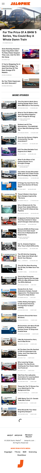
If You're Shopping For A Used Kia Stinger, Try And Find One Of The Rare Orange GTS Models (11, 68)
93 (15, 403)
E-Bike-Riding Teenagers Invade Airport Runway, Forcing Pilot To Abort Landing (27, 304)
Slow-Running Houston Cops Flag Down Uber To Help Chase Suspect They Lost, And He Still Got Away (11, 53)
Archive (18, 435)
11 (15, 154)
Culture (6, 290)
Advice (6, 183)
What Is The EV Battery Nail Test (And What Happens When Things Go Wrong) (27, 114)
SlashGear (21, 455)
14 (15, 200)
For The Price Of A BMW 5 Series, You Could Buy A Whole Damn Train (19, 36)
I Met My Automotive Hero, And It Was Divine (27, 340)
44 (15, 309)
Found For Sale (7, 8)
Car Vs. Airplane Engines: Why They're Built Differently (28, 245)
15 (15, 332)
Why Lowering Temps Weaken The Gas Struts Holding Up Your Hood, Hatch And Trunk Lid (28, 365)
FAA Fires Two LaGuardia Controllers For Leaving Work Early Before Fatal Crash (28, 377)
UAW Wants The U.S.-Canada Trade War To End (28, 399)
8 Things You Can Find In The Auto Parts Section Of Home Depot (28, 185)
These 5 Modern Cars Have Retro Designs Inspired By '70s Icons (27, 196)
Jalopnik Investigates (8, 266)
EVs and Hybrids (9, 113)
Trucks (6, 171)
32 (15, 392)
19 (15, 344)
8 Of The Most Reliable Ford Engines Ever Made (28, 150)
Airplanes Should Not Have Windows (27, 316)
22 (15, 381)
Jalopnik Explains (9, 101)
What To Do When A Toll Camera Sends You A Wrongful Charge (26, 161)
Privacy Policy (29, 436)
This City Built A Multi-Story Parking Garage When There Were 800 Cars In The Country (28, 103)
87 (15, 415)
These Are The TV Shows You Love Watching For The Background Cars (28, 388)
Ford (5, 148)
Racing (6, 125)
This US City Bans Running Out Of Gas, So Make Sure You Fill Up (28, 267)
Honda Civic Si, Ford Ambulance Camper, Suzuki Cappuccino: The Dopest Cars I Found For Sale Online (28, 292)
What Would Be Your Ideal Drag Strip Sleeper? (27, 411)
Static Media (15, 440)
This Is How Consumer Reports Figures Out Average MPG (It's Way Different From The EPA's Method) (28, 279)
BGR (24, 452)
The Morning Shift (8, 398)
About (10, 435)
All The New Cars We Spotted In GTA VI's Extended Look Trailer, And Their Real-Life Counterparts (28, 352)
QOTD (26, 79)
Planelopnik (8, 243)
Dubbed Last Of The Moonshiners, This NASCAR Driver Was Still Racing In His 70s (28, 127)
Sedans (27, 66)
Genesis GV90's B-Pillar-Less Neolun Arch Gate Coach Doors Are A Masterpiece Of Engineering (28, 232)
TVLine (17, 452)
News (6, 230)
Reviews (6, 338)
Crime (26, 50)
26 (15, 271)
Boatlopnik (7, 206)
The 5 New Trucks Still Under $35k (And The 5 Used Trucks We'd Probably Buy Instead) (28, 173)
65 (15, 236)
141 (15, 320)
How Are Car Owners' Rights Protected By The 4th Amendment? (28, 139)
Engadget (8, 452)
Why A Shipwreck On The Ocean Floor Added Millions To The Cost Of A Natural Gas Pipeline (28, 208)
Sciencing (33, 452)
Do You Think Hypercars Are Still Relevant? (11, 82)
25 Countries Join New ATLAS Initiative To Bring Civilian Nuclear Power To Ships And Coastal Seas (28, 328)
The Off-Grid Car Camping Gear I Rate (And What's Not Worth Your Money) (27, 256)
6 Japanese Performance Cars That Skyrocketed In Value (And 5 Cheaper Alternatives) (28, 220)
